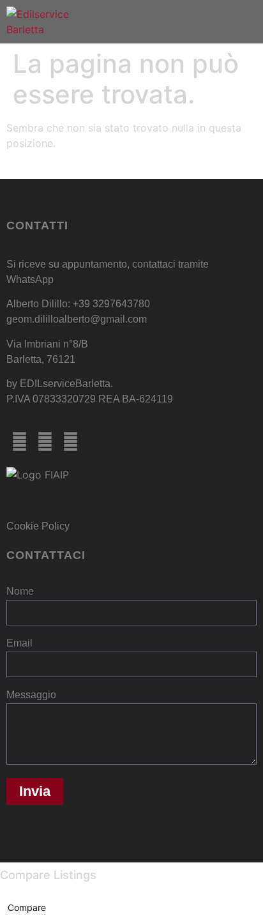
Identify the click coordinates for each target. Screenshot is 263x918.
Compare (27, 907)
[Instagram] (44, 441)
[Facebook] (19, 441)
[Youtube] (70, 441)
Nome (20, 591)
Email (19, 643)
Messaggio (31, 695)
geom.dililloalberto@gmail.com (76, 319)
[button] (253, 22)
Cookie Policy (38, 526)
